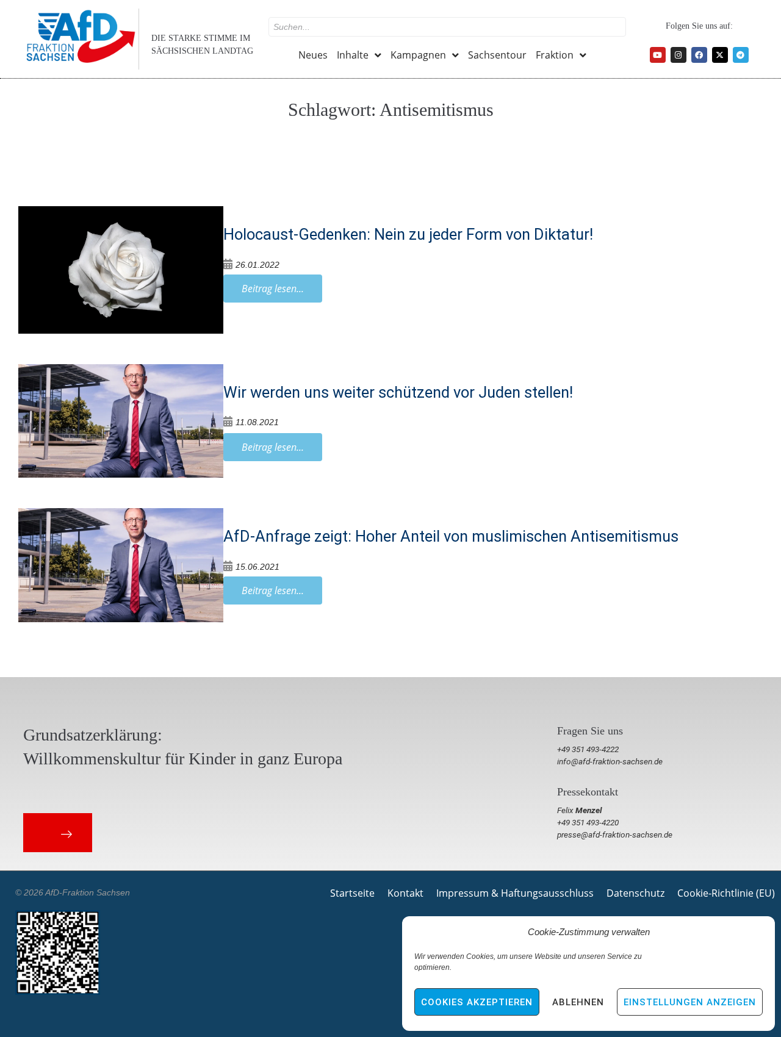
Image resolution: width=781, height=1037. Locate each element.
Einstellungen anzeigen (690, 1002)
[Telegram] (741, 55)
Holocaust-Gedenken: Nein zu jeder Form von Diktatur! (408, 234)
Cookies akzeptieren (477, 1002)
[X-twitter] (720, 55)
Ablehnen (578, 1002)
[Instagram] (678, 55)
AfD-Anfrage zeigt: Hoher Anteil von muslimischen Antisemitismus (450, 536)
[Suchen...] (447, 27)
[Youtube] (658, 55)
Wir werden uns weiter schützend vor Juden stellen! (398, 392)
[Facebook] (699, 55)
